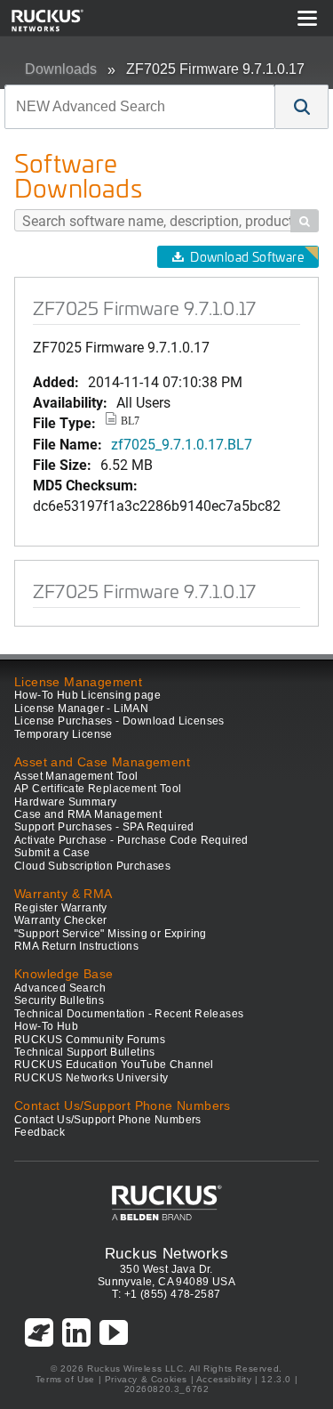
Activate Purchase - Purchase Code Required (131, 840)
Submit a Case (52, 852)
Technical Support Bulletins (84, 1052)
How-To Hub (46, 1026)
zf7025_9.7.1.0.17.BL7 (181, 443)
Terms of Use (65, 1379)
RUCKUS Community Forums (89, 1039)
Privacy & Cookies (146, 1379)
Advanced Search (60, 988)
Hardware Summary (65, 802)
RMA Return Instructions (76, 946)
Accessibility (224, 1379)
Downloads (61, 69)
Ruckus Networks (166, 1253)
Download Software (247, 256)
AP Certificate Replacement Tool (97, 788)
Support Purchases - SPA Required (104, 827)
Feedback (39, 1132)
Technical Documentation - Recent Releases (128, 1014)
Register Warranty (60, 908)
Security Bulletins (59, 1000)
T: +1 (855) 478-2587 (166, 1294)
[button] (302, 107)
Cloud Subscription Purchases (92, 866)
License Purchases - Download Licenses (119, 721)
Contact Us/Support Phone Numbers (108, 1119)
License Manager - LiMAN (81, 708)
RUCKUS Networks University (91, 1078)
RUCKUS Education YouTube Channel (114, 1064)
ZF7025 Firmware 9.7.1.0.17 (215, 69)
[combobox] (139, 107)
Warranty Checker (60, 920)
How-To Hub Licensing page (87, 695)
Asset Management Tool (76, 776)
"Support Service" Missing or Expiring (110, 933)
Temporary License (63, 734)
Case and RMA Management (88, 814)
